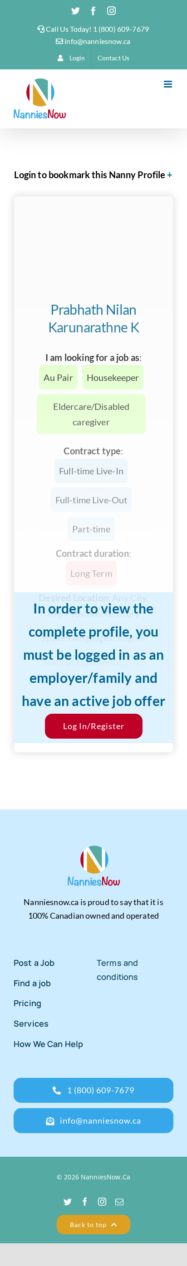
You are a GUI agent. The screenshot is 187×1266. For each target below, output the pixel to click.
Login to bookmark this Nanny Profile (89, 174)
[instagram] (102, 1202)
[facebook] (85, 1202)
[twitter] (68, 1202)
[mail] (119, 1202)
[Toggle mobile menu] (168, 84)
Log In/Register (93, 726)
